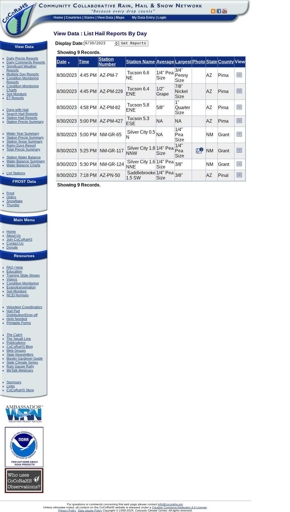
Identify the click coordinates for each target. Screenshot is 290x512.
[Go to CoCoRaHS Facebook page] (219, 11)
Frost (10, 193)
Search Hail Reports (22, 114)
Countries (74, 17)
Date (62, 61)
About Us (14, 236)
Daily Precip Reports (22, 58)
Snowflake (15, 201)
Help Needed (17, 319)
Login (161, 17)
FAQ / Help (15, 268)
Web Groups (16, 351)
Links (11, 386)
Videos (12, 279)
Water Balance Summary (26, 161)
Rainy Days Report (21, 145)
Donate (12, 248)
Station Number (107, 62)
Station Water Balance (24, 157)
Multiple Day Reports (23, 74)
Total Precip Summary (23, 149)
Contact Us (15, 244)
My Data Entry (143, 17)
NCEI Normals (18, 295)
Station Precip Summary (25, 122)
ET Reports (15, 98)
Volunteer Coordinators (24, 307)
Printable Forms (19, 323)
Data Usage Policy (90, 510)
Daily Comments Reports (26, 62)
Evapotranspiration (21, 287)
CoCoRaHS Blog (20, 347)
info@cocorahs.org (170, 504)
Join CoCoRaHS (19, 240)
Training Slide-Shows (23, 275)
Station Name (140, 61)
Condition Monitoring (23, 283)
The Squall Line (19, 339)
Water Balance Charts (23, 165)
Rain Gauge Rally (20, 366)
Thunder (13, 205)
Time (84, 61)
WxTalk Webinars (20, 370)
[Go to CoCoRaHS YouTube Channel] (224, 11)
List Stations (16, 173)
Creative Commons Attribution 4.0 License (179, 507)
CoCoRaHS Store (20, 390)
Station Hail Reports (22, 118)
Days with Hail (18, 110)
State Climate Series (22, 363)
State (211, 61)
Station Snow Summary (24, 142)
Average (165, 61)
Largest (183, 61)
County (226, 61)
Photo (198, 61)
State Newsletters (20, 355)
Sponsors (14, 382)
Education (14, 272)
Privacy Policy (67, 510)
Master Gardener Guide (25, 359)
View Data (105, 17)
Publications (16, 343)
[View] (239, 76)
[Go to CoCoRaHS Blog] (213, 11)
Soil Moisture (17, 94)
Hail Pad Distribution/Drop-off (22, 313)
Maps (120, 17)
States (89, 17)
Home (58, 17)
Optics (11, 197)
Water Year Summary (23, 134)
